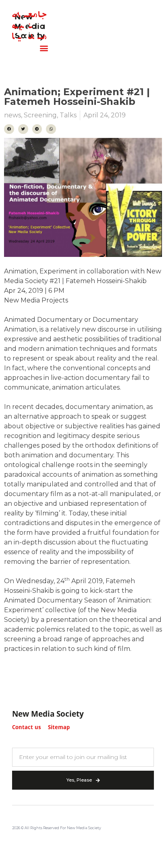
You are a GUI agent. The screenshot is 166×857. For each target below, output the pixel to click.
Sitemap (59, 728)
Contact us (26, 728)
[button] (43, 48)
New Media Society (48, 715)
